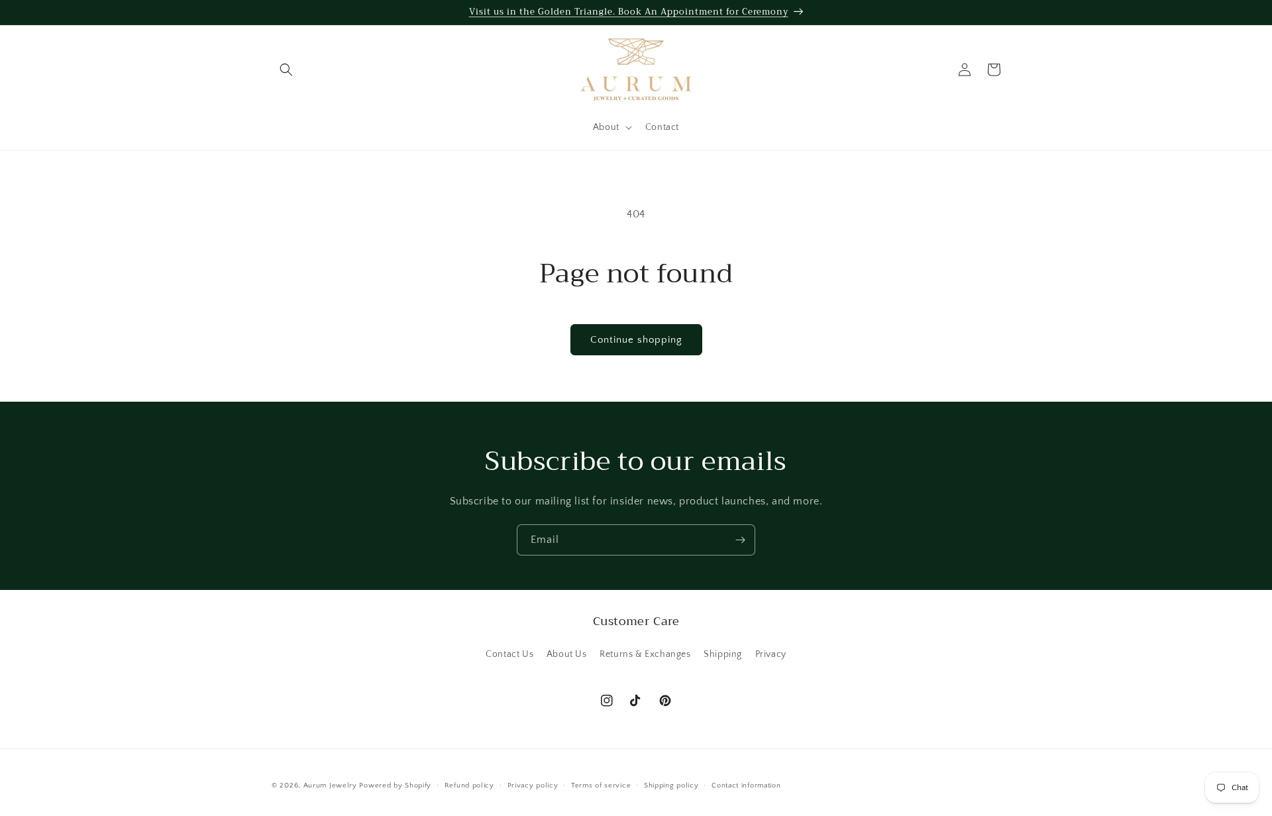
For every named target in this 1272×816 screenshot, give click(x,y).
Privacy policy (532, 785)
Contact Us (509, 654)
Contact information (746, 785)
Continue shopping (636, 339)
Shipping (723, 654)
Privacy (770, 654)
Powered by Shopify (395, 785)
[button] (286, 69)
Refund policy (469, 785)
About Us (567, 654)
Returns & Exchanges (645, 654)
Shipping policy (671, 785)
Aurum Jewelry (331, 785)
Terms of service (601, 785)
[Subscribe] (740, 539)
